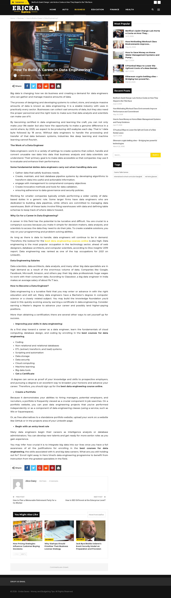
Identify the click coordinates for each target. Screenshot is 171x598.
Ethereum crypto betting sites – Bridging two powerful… (141, 77)
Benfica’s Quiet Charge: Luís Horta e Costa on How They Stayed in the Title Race (62, 2)
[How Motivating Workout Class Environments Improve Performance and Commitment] (118, 44)
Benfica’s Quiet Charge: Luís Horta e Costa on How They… (142, 32)
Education (97, 9)
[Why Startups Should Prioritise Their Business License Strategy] (59, 530)
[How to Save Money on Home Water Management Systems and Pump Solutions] (118, 55)
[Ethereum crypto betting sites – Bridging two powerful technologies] (118, 79)
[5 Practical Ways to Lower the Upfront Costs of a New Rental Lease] (118, 69)
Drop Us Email (17, 581)
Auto (65, 9)
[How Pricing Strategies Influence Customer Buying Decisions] (27, 530)
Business (80, 9)
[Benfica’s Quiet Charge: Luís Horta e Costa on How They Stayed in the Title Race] (118, 34)
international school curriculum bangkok (128, 176)
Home (53, 9)
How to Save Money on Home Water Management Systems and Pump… (142, 55)
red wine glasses (151, 176)
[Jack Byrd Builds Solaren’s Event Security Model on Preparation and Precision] (90, 530)
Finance (114, 9)
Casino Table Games (121, 172)
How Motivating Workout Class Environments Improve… (141, 42)
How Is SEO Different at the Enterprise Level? (85, 500)
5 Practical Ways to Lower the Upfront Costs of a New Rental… (141, 67)
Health (130, 9)
